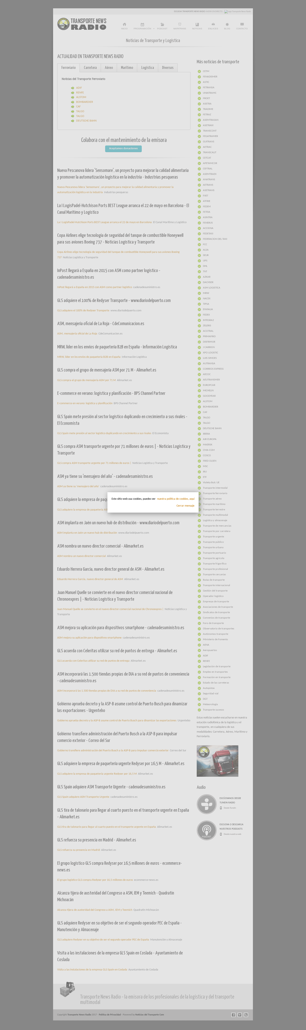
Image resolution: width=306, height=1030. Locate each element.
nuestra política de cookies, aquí (175, 499)
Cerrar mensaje (185, 505)
